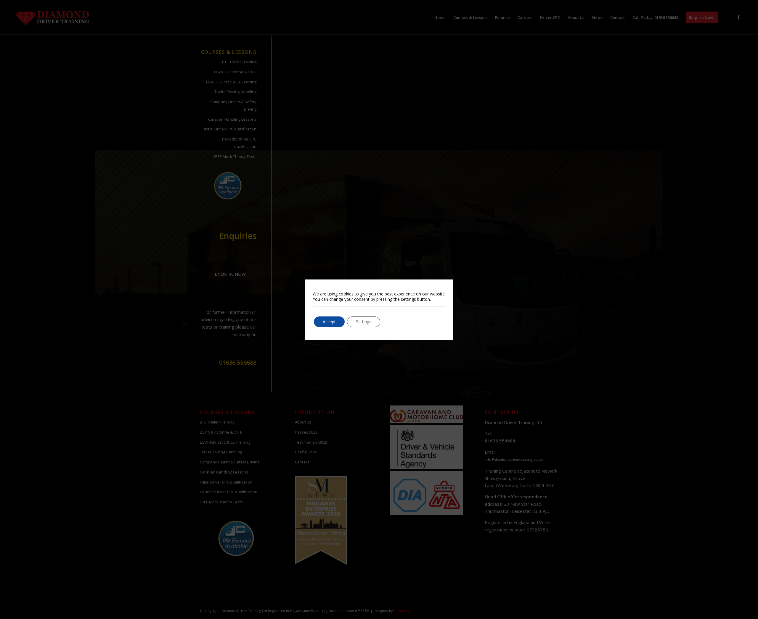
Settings (363, 321)
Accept (329, 321)
